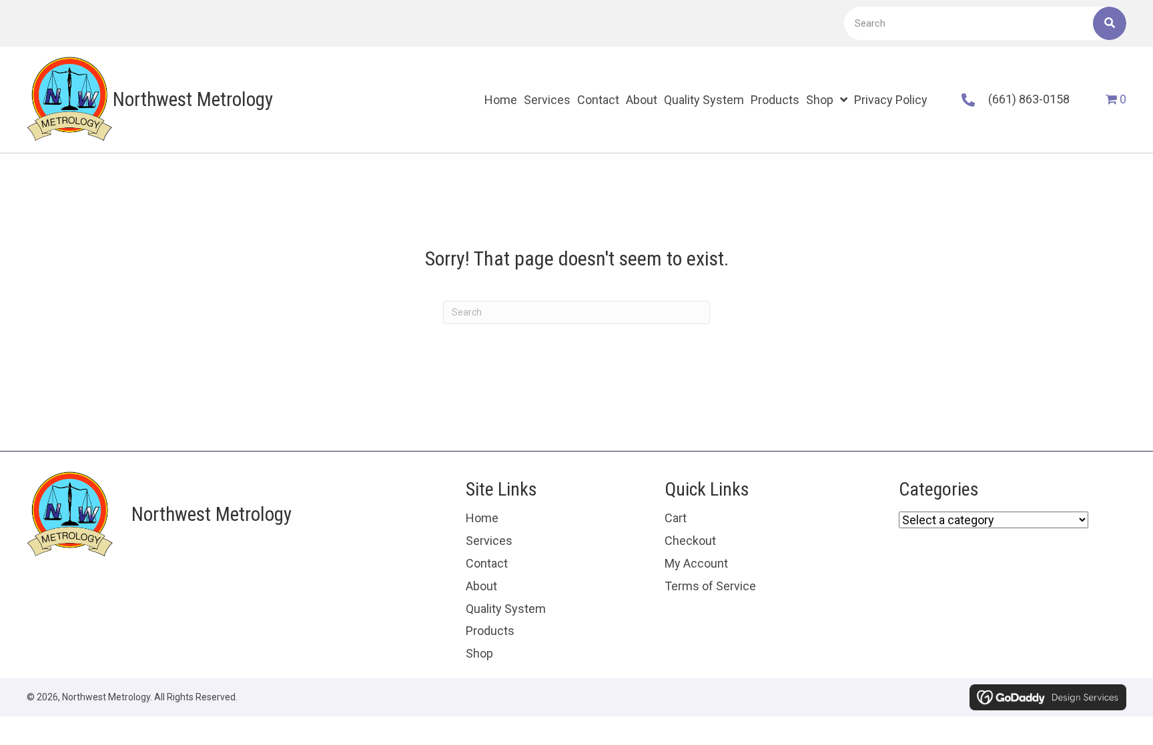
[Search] (1109, 23)
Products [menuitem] (490, 631)
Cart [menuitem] (676, 518)
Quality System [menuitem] (506, 609)
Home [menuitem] (482, 518)
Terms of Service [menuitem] (710, 586)
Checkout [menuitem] (690, 541)
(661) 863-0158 (1029, 99)
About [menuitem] (481, 586)
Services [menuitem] (489, 541)
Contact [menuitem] (487, 563)
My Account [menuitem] (696, 563)
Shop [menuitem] (479, 653)
